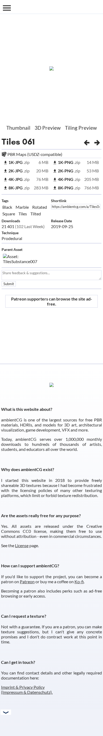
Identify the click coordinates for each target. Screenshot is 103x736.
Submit (8, 284)
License (22, 545)
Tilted (35, 213)
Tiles (11, 142)
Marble (22, 207)
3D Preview (48, 128)
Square (8, 213)
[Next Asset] (97, 142)
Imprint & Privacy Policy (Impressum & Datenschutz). (27, 690)
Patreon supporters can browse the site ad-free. (51, 301)
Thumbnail (18, 128)
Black (7, 207)
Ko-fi (79, 581)
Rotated (39, 207)
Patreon (27, 581)
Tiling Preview (81, 128)
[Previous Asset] (86, 142)
